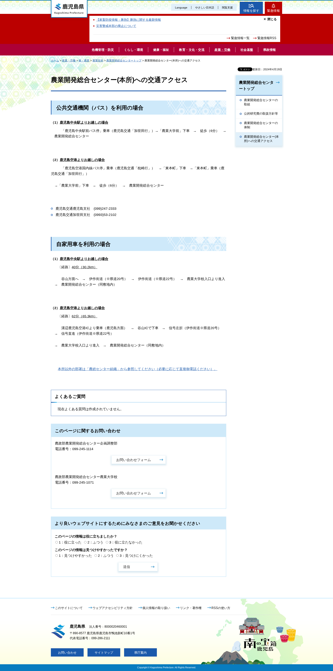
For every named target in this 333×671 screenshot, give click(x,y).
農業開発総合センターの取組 (261, 102)
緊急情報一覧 (240, 38)
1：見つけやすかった (75, 556)
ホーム (55, 60)
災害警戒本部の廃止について (116, 26)
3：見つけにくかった (136, 556)
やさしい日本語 (204, 7)
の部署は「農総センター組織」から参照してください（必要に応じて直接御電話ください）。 (137, 369)
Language (181, 7)
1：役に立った (70, 542)
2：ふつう (95, 542)
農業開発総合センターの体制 (261, 125)
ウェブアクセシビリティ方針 (112, 608)
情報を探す (251, 10)
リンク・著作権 (191, 608)
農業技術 (97, 60)
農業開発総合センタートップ (123, 60)
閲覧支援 (227, 7)
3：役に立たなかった (125, 542)
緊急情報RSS (266, 38)
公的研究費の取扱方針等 (261, 113)
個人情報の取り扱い (156, 608)
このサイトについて (69, 608)
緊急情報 (273, 10)
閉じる (272, 19)
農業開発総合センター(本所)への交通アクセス (261, 139)
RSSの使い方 (220, 608)
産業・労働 (69, 60)
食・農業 (84, 60)
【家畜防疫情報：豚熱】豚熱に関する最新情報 (128, 19)
